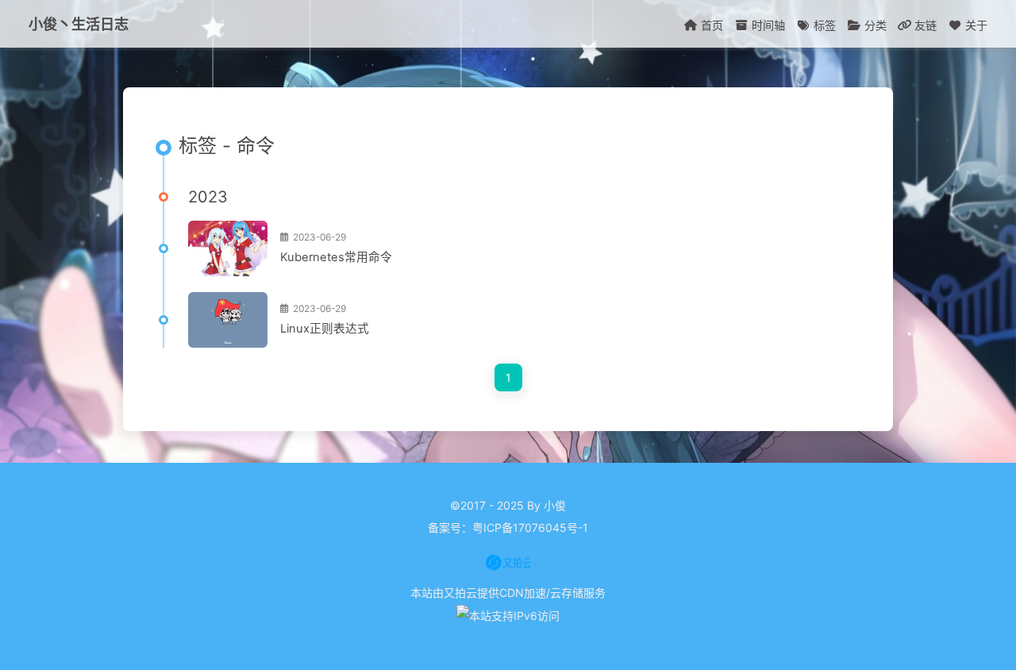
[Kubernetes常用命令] (227, 248)
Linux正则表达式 (324, 329)
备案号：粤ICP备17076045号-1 (508, 527)
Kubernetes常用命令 (336, 257)
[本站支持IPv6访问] (508, 615)
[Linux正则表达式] (227, 320)
